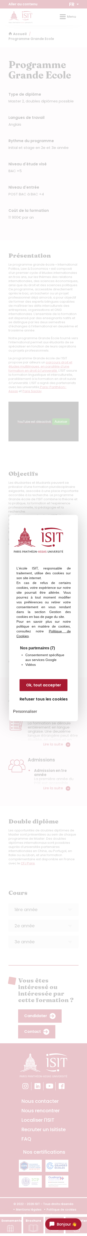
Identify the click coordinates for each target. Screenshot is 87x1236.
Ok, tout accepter (43, 685)
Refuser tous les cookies (44, 699)
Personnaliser (25, 711)
